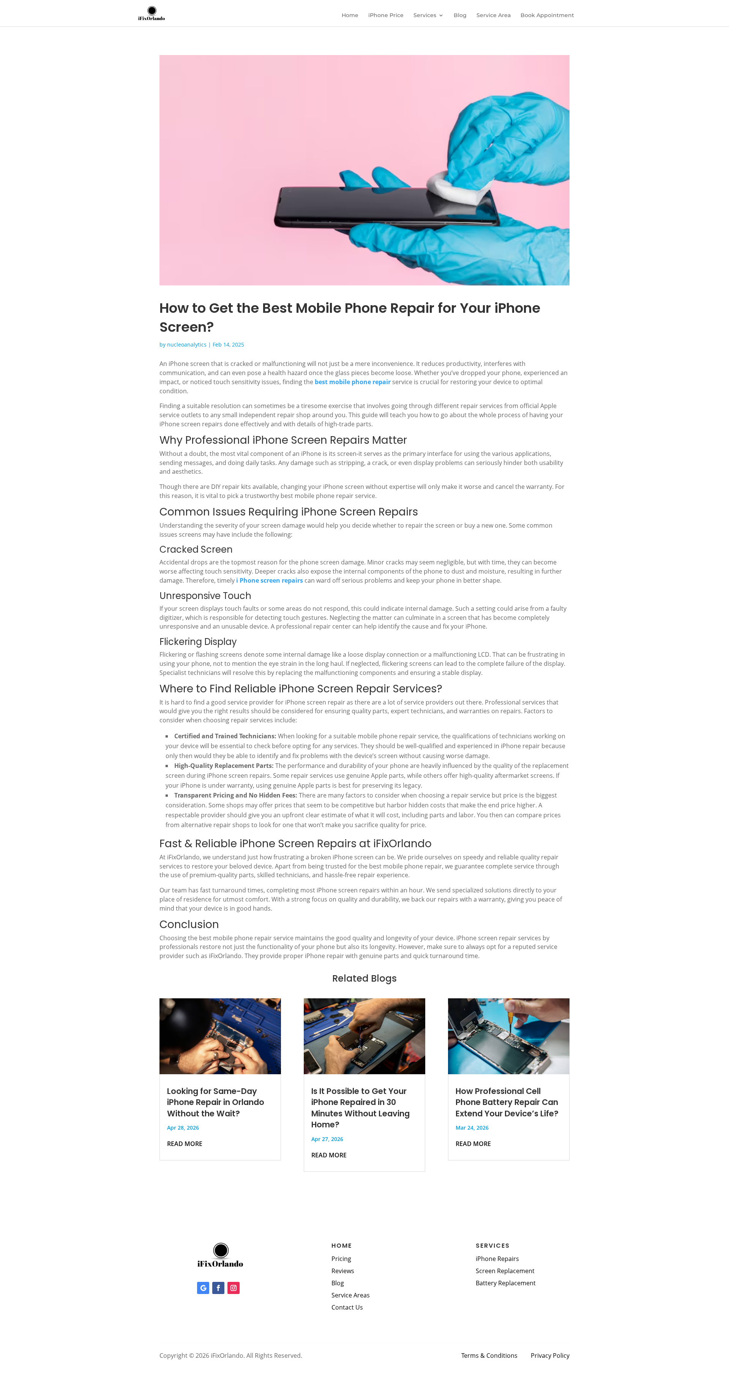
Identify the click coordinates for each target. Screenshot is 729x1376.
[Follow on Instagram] (233, 1288)
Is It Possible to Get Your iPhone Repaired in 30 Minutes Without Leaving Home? (360, 1108)
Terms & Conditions (489, 1355)
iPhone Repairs (497, 1259)
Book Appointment (547, 16)
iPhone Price (386, 16)
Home (350, 16)
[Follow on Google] (203, 1288)
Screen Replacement (505, 1271)
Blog (460, 16)
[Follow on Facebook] (218, 1288)
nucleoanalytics (187, 344)
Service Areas (350, 1295)
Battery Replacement (506, 1283)
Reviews (342, 1271)
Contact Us (347, 1307)
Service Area (494, 16)
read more (184, 1144)
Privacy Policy (550, 1355)
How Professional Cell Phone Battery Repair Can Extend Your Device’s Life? (507, 1102)
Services (424, 16)
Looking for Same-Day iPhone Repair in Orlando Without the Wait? (215, 1102)
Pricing (341, 1259)
